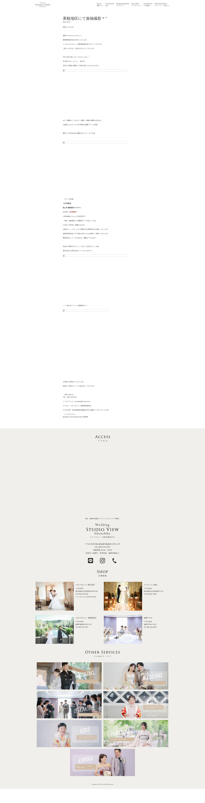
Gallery (135, 4)
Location (148, 4)
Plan (99, 4)
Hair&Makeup (122, 4)
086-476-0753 (104, 547)
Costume (109, 4)
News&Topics (161, 4)
